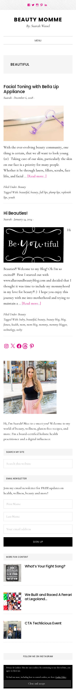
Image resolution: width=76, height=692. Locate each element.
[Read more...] (36, 176)
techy (19, 330)
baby (22, 319)
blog (63, 319)
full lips (44, 192)
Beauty (22, 187)
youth (11, 197)
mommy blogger (58, 324)
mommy (43, 324)
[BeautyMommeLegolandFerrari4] (12, 601)
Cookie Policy (60, 677)
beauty (34, 192)
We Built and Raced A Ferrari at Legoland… (48, 596)
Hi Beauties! (15, 213)
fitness (7, 324)
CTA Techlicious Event (43, 623)
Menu (38, 40)
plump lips (54, 192)
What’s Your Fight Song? (45, 566)
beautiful (24, 192)
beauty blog (53, 319)
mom (22, 324)
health (14, 324)
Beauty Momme (38, 19)
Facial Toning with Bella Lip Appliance (31, 89)
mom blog (32, 324)
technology (9, 330)
